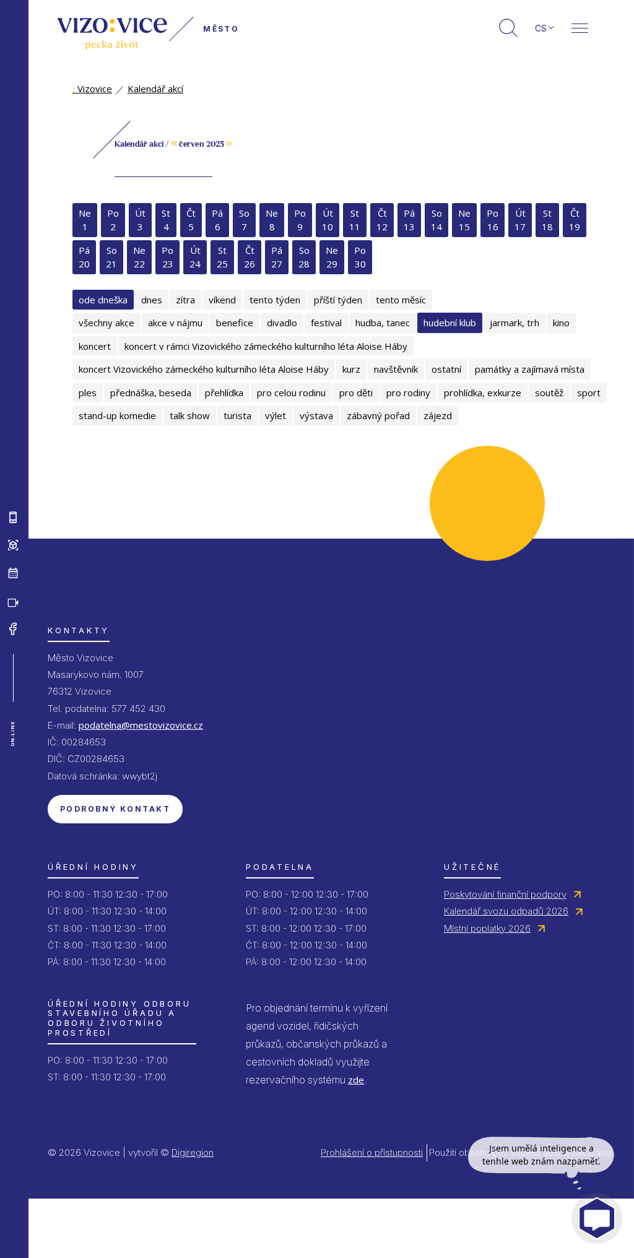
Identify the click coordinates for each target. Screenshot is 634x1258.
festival (326, 322)
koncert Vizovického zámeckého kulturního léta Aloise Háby (204, 369)
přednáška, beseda (150, 392)
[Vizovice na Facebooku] (13, 629)
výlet (275, 415)
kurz (351, 369)
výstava (316, 415)
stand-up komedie (117, 415)
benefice (234, 322)
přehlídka (224, 392)
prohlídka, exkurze (482, 392)
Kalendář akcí (155, 88)
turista (237, 415)
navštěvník (396, 369)
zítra (185, 299)
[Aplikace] (13, 517)
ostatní (446, 369)
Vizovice (92, 88)
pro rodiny (408, 392)
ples (88, 392)
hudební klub (449, 322)
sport (589, 392)
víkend (222, 299)
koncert (95, 346)
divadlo (282, 322)
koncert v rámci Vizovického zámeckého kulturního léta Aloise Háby (265, 346)
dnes (151, 299)
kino (561, 322)
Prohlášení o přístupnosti (372, 1152)
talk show (190, 415)
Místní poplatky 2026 (487, 928)
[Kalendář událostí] (13, 573)
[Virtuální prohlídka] (13, 545)
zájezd (437, 415)
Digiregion (193, 1152)
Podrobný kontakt (115, 808)
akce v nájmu (175, 322)
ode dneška (103, 299)
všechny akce (106, 322)
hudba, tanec (382, 322)
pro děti (356, 392)
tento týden (275, 299)
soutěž (549, 392)
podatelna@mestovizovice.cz (141, 725)
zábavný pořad (378, 415)
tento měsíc (401, 299)
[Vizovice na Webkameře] (13, 601)
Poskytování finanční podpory (505, 894)
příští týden (338, 299)
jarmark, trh (514, 322)
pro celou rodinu (291, 392)
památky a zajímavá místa (529, 369)
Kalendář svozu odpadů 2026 (506, 911)
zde (356, 1080)
